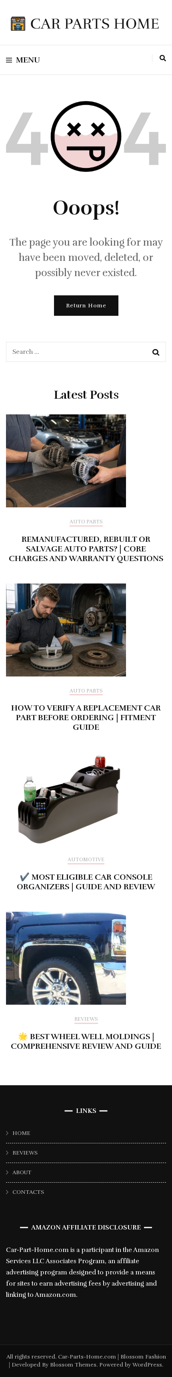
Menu (28, 60)
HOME (21, 1133)
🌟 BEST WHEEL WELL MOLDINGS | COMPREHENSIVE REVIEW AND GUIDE (86, 1041)
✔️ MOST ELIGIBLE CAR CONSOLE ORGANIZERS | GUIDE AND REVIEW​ (86, 882)
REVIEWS (25, 1152)
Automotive (86, 860)
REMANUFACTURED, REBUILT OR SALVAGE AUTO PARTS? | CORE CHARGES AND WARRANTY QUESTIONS (86, 548)
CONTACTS (28, 1192)
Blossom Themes (72, 1364)
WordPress (147, 1364)
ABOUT (22, 1172)
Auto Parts (86, 522)
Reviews (86, 1019)
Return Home (86, 305)
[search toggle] (163, 58)
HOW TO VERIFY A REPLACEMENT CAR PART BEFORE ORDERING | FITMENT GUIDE (86, 717)
